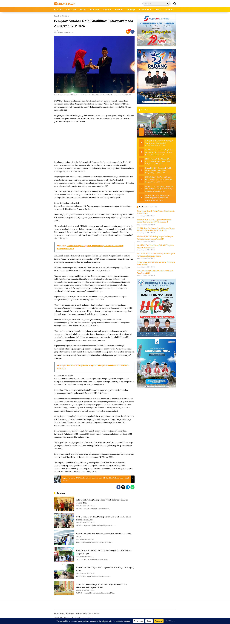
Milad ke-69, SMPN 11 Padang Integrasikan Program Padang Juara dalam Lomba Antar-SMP (155, 238)
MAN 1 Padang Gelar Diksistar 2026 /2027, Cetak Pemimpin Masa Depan (157, 160)
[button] (168, 3)
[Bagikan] (132, 32)
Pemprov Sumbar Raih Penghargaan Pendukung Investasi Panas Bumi (157, 196)
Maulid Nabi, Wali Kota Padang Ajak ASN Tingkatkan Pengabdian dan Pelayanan (155, 246)
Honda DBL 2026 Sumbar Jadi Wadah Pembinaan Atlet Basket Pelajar (158, 169)
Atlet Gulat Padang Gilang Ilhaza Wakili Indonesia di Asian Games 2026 (155, 272)
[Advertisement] (94, 142)
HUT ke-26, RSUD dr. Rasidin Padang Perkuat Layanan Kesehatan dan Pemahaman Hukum (156, 255)
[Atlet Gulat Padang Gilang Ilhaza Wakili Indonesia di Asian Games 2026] (64, 503)
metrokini (57, 31)
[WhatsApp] (132, 487)
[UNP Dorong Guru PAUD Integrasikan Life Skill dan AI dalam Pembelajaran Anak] (64, 520)
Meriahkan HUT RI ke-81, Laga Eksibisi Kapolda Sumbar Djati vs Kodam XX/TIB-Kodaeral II (154, 221)
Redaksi (96, 614)
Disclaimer (70, 614)
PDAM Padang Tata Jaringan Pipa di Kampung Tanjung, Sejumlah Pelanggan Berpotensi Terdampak (156, 229)
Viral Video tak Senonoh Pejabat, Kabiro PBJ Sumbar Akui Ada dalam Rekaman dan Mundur (159, 151)
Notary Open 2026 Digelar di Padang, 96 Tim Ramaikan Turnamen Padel (159, 142)
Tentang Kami (59, 614)
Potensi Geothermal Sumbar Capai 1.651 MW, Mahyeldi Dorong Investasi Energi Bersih (159, 187)
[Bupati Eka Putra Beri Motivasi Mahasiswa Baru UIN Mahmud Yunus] (64, 537)
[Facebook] (118, 487)
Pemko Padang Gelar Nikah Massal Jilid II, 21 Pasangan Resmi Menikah (156, 263)
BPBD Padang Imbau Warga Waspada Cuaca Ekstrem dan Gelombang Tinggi (158, 178)
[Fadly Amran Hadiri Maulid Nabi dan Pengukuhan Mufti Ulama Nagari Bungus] (64, 554)
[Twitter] (123, 487)
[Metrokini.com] (64, 3)
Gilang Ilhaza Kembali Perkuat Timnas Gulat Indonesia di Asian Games (156, 212)
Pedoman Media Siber (83, 614)
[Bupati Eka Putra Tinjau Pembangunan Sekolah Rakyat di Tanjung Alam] (64, 571)
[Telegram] (128, 487)
